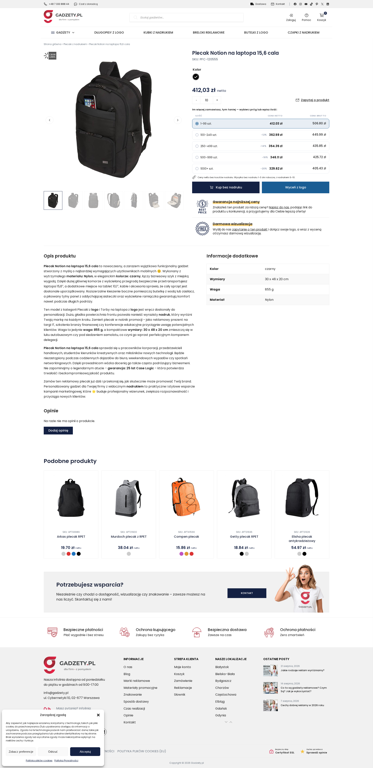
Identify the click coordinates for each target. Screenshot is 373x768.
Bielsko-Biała (225, 674)
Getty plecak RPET (244, 537)
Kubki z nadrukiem (158, 32)
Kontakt (280, 4)
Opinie (128, 715)
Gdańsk (221, 708)
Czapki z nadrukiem (303, 32)
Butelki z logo (256, 32)
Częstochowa (225, 694)
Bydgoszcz (223, 681)
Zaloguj (291, 20)
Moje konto (182, 667)
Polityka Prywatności (66, 760)
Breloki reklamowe (209, 32)
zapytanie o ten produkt (250, 229)
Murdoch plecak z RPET (129, 537)
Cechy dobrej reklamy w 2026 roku (302, 705)
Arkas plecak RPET (71, 537)
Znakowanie (133, 694)
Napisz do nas (279, 207)
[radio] (196, 77)
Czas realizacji (134, 708)
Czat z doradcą (88, 4)
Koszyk (321, 17)
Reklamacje (183, 687)
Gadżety (63, 32)
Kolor (197, 69)
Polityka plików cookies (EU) (141, 751)
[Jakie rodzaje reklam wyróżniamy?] (270, 671)
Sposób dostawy (136, 701)
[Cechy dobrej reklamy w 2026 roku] (270, 706)
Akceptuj (85, 751)
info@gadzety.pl (56, 693)
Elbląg (220, 701)
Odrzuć (53, 751)
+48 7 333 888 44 (59, 4)
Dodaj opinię (58, 430)
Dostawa (260, 4)
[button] (98, 715)
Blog (127, 674)
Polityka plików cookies (39, 760)
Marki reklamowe (137, 681)
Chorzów (222, 687)
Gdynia (220, 715)
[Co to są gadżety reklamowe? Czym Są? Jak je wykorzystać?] (270, 688)
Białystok (222, 667)
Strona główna (52, 44)
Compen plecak (186, 537)
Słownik (179, 694)
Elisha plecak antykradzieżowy (302, 539)
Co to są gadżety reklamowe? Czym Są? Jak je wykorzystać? (304, 689)
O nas (128, 667)
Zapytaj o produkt (315, 100)
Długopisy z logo (109, 32)
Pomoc (306, 20)
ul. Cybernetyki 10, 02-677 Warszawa (71, 698)
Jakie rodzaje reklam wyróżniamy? (302, 670)
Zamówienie (183, 681)
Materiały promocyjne (140, 687)
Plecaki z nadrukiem (75, 44)
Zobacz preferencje (21, 751)
